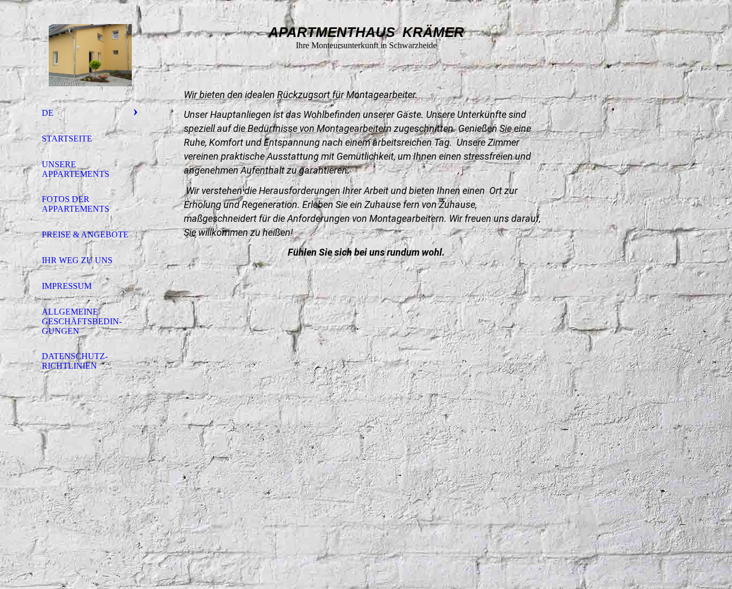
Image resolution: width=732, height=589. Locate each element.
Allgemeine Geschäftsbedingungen (82, 321)
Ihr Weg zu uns (77, 260)
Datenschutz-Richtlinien (75, 361)
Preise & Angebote (85, 234)
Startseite (67, 138)
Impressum (67, 285)
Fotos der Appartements (75, 204)
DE (48, 112)
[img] (90, 55)
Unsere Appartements (75, 169)
